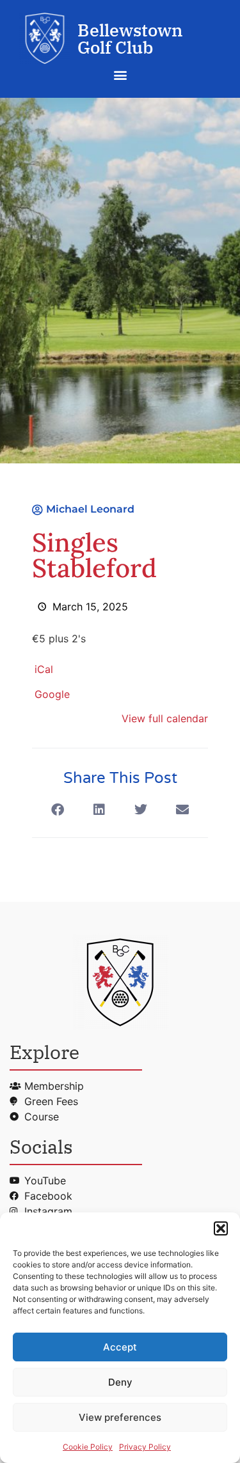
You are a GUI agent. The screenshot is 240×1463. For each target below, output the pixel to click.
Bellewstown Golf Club (130, 38)
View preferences (120, 1417)
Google (52, 694)
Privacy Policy (145, 1446)
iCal (44, 669)
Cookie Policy (88, 1446)
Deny (120, 1382)
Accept (120, 1347)
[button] (220, 1228)
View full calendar (165, 718)
